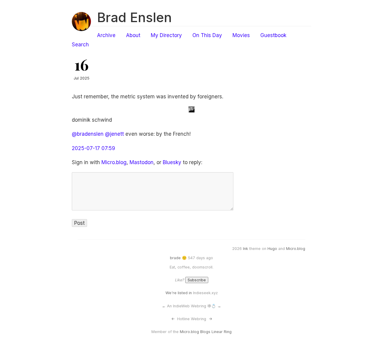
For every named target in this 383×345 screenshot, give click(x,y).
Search (80, 45)
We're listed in (178, 293)
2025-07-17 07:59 (93, 148)
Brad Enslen (134, 17)
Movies (241, 35)
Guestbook (273, 35)
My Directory (166, 35)
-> (210, 319)
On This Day (207, 35)
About (133, 35)
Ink (245, 248)
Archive (106, 35)
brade (175, 258)
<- (173, 319)
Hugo (272, 248)
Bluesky (172, 162)
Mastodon (141, 162)
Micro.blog (114, 162)
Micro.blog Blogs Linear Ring (206, 331)
